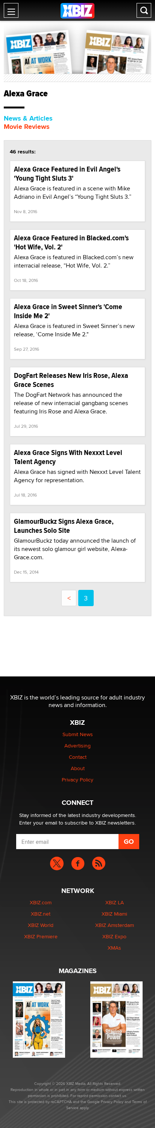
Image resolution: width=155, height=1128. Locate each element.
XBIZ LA (114, 902)
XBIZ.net (40, 914)
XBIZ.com (41, 902)
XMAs (114, 948)
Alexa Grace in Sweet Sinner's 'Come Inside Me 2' (68, 311)
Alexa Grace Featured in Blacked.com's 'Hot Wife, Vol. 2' (71, 242)
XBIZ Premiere (41, 936)
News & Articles (28, 118)
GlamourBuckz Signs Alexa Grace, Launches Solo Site (64, 526)
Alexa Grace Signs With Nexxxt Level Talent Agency (68, 457)
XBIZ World (40, 925)
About (78, 768)
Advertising (77, 745)
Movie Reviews (27, 127)
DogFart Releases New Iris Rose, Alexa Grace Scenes (71, 380)
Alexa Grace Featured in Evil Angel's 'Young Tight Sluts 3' (67, 174)
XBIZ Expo (114, 936)
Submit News (77, 734)
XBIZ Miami (114, 914)
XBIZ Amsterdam (114, 925)
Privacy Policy (77, 779)
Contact (78, 757)
